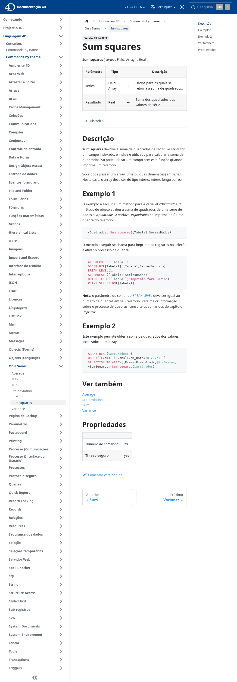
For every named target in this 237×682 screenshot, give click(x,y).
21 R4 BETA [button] (133, 7)
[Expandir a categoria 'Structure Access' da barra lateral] (61, 593)
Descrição (204, 24)
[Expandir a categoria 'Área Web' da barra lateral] (61, 74)
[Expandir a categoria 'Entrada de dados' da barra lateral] (61, 174)
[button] (35, 43)
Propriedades (207, 50)
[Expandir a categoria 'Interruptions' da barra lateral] (61, 274)
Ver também (206, 43)
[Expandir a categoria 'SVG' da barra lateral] (61, 618)
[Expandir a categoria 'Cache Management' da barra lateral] (61, 107)
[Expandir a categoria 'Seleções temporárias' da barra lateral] (61, 551)
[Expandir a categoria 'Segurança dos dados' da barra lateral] (61, 534)
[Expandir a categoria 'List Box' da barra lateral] (61, 316)
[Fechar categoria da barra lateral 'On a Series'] (61, 366)
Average (88, 394)
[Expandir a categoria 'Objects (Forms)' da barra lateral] (61, 349)
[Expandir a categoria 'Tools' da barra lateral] (61, 651)
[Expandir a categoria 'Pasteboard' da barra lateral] (61, 432)
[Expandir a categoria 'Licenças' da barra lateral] (61, 299)
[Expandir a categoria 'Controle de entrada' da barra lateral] (61, 149)
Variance (89, 410)
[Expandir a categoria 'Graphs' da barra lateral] (61, 224)
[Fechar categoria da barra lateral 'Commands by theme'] (61, 57)
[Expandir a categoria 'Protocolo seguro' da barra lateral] (61, 476)
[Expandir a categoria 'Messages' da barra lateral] (61, 341)
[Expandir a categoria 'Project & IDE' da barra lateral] (61, 28)
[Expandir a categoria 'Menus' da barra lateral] (61, 332)
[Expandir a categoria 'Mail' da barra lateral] (61, 324)
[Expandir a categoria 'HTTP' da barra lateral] (61, 241)
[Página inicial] (86, 21)
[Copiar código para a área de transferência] (181, 232)
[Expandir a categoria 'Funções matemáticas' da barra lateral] (61, 216)
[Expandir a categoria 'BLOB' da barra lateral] (61, 99)
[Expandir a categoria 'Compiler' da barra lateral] (61, 132)
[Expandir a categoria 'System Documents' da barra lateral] (61, 626)
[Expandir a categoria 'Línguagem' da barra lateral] (61, 307)
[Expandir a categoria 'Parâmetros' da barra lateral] (61, 424)
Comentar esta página (105, 475)
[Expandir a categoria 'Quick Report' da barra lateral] (61, 492)
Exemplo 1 (205, 30)
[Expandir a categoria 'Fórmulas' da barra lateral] (61, 207)
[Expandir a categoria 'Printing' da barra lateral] (61, 441)
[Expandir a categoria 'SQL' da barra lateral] (61, 576)
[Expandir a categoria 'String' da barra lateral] (61, 584)
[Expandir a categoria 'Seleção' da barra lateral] (61, 542)
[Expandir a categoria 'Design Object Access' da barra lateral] (61, 165)
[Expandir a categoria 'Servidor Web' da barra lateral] (61, 559)
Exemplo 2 (205, 37)
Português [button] (164, 7)
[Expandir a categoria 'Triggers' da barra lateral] (61, 668)
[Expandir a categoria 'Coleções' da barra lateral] (61, 115)
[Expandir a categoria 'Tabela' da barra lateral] (61, 643)
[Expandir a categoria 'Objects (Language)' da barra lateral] (61, 358)
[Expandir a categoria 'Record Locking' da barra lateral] (61, 501)
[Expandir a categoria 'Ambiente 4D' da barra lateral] (61, 65)
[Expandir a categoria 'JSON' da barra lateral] (61, 282)
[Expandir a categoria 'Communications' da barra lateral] (61, 124)
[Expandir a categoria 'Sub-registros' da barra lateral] (61, 609)
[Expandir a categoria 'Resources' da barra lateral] (61, 526)
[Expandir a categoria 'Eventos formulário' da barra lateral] (61, 182)
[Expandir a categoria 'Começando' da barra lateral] (61, 19)
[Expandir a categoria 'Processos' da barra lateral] (61, 467)
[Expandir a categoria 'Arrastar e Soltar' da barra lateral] (61, 82)
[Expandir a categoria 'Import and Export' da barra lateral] (61, 257)
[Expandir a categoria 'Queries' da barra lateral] (61, 484)
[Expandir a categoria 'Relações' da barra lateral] (61, 517)
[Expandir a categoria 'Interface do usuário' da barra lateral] (61, 266)
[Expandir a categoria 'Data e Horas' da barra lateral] (61, 157)
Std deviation (92, 400)
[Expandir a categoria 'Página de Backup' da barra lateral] (61, 416)
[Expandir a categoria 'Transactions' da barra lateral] (61, 659)
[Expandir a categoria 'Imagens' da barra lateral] (61, 249)
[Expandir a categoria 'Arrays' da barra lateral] (61, 90)
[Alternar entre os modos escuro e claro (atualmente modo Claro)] (182, 7)
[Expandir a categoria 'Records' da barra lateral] (61, 509)
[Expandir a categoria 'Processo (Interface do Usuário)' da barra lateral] (61, 458)
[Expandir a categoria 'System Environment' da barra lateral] (61, 634)
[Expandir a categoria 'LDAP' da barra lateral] (61, 291)
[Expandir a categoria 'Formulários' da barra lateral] (61, 199)
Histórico (96, 121)
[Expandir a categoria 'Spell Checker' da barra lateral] (61, 568)
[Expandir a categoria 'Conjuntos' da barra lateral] (61, 140)
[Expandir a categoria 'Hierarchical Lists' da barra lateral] (61, 232)
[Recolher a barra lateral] (34, 677)
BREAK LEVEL (142, 295)
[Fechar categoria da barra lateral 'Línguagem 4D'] (61, 36)
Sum (85, 405)
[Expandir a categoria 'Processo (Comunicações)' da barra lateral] (61, 449)
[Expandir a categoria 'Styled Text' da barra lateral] (61, 601)
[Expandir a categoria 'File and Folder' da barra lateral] (61, 190)
